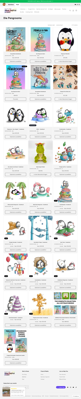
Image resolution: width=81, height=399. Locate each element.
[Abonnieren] (26, 387)
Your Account (62, 374)
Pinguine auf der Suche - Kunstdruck (40, 317)
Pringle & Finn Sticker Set (65, 91)
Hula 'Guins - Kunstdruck (65, 242)
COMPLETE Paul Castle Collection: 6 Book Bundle (65, 317)
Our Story (24, 374)
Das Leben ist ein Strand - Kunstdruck (15, 166)
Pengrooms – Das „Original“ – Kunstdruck (15, 129)
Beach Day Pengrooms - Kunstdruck (40, 204)
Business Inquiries (45, 377)
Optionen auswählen (15, 61)
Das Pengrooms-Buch (40, 53)
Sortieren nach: (51, 25)
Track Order (62, 377)
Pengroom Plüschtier (65, 53)
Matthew (11, 4)
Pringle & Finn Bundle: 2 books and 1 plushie (15, 355)
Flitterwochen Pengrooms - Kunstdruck (16, 204)
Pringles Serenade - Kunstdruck (15, 242)
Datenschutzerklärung (36, 396)
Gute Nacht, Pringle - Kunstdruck (40, 242)
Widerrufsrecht (28, 396)
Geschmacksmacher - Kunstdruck (15, 317)
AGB (43, 396)
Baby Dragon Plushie (40, 166)
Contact (42, 379)
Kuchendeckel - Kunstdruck (65, 204)
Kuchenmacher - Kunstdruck (65, 129)
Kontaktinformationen (54, 396)
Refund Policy (62, 379)
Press (42, 374)
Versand (46, 396)
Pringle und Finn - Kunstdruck (65, 166)
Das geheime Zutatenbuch (15, 53)
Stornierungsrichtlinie (64, 396)
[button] (23, 9)
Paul (17, 4)
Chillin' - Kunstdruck (40, 129)
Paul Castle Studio (19, 396)
